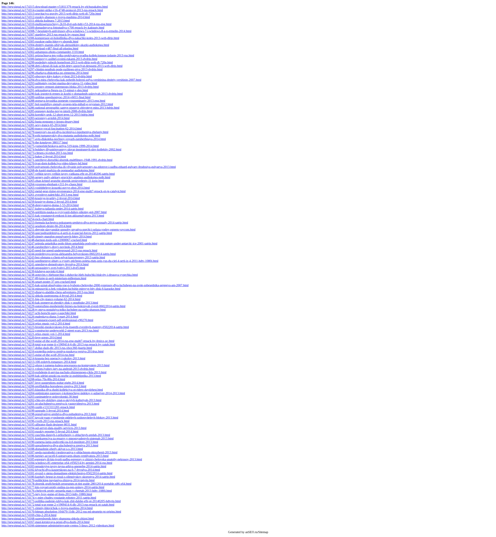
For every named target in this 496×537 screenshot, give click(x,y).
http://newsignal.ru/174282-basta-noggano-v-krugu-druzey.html (40, 121)
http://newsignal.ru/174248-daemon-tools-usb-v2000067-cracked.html (44, 240)
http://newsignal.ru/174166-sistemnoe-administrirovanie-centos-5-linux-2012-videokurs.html (58, 525)
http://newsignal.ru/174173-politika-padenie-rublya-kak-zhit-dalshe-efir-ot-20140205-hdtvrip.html (61, 501)
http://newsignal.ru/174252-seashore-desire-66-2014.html (36, 226)
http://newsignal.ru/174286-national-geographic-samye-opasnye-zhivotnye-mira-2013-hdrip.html (60, 107)
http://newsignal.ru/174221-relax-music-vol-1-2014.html (36, 334)
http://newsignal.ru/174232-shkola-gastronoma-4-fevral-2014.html (42, 295)
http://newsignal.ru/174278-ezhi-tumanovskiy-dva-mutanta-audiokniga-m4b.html (51, 135)
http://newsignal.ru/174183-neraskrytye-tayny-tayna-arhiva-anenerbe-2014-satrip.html (54, 466)
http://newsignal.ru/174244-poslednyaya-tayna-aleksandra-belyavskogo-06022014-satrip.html (59, 254)
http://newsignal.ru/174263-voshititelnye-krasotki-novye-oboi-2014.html (46, 187)
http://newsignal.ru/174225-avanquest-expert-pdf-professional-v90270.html (47, 320)
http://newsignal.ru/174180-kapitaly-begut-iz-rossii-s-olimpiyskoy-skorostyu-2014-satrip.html (58, 476)
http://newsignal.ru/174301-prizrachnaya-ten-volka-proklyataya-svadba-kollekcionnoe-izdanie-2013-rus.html (68, 55)
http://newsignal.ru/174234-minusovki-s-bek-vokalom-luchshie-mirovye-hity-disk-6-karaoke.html (61, 288)
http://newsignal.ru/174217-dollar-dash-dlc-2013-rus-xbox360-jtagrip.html (47, 348)
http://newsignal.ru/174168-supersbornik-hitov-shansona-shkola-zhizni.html (48, 518)
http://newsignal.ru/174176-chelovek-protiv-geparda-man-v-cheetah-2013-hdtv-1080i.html (57, 490)
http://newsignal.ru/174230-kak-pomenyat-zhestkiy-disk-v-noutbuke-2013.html (50, 302)
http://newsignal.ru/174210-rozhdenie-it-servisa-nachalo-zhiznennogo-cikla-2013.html (54, 372)
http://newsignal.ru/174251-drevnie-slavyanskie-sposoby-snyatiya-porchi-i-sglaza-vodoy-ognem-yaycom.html (68, 229)
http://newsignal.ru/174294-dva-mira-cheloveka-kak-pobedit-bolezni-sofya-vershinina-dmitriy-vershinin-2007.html (71, 79)
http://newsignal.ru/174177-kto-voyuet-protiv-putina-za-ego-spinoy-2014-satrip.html (53, 487)
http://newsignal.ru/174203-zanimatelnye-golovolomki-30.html (40, 396)
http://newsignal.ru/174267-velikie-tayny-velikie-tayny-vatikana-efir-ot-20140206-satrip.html (58, 173)
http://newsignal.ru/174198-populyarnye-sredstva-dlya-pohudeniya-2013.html (49, 414)
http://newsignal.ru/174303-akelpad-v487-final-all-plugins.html (40, 48)
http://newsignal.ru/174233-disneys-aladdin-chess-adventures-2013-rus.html (48, 292)
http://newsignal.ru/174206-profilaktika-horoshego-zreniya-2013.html (44, 386)
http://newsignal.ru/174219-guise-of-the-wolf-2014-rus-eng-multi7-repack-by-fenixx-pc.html (58, 341)
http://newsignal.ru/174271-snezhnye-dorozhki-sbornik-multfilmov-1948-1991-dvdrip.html (57, 160)
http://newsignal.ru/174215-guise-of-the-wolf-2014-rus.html (38, 355)
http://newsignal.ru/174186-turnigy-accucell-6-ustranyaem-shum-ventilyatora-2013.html (55, 455)
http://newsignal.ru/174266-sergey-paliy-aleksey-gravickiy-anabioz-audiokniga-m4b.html (56, 177)
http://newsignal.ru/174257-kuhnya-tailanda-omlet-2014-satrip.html (43, 208)
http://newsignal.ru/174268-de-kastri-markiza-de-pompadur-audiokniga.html (48, 170)
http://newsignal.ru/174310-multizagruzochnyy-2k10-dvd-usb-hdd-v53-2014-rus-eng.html (56, 24)
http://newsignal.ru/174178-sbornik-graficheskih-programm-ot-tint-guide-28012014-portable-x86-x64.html (66, 483)
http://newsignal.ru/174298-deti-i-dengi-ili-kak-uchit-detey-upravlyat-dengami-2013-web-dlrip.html (62, 66)
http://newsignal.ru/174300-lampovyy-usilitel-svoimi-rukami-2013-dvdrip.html (49, 59)
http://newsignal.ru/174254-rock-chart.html (28, 219)
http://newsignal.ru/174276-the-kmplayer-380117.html (35, 142)
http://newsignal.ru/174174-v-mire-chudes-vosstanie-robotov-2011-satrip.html (49, 497)
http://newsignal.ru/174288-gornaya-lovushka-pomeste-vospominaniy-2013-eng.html (53, 100)
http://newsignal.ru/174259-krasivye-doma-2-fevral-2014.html (39, 201)
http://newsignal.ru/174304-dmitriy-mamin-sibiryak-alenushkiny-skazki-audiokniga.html (55, 45)
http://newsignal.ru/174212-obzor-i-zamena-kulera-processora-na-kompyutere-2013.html (55, 365)
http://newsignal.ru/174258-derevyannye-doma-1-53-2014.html (40, 205)
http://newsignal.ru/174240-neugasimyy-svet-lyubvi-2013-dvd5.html (43, 267)
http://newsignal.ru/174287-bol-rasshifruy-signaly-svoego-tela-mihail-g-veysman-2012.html (57, 104)
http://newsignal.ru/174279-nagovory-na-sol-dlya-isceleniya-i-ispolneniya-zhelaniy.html (55, 132)
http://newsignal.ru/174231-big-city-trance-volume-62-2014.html (41, 299)
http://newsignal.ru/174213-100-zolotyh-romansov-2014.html (39, 361)
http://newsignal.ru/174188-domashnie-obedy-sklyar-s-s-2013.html (42, 449)
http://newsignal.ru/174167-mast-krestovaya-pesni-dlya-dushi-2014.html (46, 522)
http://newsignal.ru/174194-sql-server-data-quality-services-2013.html (44, 428)
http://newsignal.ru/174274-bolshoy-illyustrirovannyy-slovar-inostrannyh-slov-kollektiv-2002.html (61, 149)
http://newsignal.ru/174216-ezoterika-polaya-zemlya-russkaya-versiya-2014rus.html (52, 351)
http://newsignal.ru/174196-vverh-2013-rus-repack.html (35, 421)
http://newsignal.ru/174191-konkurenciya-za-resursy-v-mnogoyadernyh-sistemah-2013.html (58, 438)
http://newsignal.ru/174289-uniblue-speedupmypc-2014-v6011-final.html (46, 97)
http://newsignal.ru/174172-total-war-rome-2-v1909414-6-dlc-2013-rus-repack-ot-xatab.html (58, 504)
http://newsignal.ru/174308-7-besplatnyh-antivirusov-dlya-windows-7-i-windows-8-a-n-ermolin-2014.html (66, 31)
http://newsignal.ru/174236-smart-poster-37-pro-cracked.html (39, 281)
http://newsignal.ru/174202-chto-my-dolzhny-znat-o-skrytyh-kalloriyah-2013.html (51, 400)
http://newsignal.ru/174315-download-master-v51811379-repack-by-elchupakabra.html (55, 6)
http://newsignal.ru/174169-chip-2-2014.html (29, 515)
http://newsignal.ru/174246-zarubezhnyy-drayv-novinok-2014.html (42, 247)
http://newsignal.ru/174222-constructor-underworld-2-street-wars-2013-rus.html (50, 330)
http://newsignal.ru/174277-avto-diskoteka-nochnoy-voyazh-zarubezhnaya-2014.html (54, 139)
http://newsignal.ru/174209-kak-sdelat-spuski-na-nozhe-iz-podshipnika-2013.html (51, 375)
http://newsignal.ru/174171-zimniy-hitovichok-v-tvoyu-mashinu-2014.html (47, 508)
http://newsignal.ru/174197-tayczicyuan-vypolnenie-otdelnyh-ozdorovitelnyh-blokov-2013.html (60, 417)
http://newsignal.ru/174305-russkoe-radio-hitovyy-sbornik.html (40, 41)
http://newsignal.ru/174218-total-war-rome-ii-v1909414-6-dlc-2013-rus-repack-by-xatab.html (58, 344)
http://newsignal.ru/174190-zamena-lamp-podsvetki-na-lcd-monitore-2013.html (50, 442)
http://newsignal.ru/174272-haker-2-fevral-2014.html (34, 156)
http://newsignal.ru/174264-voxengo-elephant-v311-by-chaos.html (42, 184)
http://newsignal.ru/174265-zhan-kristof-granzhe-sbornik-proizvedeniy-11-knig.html (53, 180)
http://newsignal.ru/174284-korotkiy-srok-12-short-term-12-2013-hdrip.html (48, 114)
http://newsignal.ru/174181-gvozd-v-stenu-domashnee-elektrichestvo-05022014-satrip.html (57, 473)
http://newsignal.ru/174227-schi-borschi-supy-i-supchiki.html (39, 313)
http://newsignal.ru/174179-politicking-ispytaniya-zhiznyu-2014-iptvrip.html (48, 480)
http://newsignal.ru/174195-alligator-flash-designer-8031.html (39, 424)
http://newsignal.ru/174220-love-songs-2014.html (32, 337)
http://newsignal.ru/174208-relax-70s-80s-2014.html (33, 379)
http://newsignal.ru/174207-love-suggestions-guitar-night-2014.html (43, 382)
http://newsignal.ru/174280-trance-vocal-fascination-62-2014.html (42, 128)
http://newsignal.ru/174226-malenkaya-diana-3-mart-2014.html (40, 316)
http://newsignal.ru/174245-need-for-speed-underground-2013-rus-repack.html (49, 250)
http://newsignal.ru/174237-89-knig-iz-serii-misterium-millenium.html (44, 278)
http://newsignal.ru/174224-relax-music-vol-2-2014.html (36, 323)
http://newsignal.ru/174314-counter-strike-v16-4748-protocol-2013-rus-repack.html (52, 10)
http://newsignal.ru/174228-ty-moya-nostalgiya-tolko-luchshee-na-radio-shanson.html (54, 309)
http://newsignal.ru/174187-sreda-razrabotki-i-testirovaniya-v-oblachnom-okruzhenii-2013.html (59, 452)
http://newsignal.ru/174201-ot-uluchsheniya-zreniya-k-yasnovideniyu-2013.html (50, 403)
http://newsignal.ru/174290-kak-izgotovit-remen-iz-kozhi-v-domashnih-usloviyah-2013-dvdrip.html (62, 93)
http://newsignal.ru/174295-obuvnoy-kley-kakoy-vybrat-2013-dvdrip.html (47, 76)
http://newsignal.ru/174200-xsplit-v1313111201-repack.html (38, 407)
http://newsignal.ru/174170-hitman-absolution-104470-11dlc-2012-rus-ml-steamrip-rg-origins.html (61, 511)
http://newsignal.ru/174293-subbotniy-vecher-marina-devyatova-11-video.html (49, 83)
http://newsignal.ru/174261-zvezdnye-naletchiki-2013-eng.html (40, 194)
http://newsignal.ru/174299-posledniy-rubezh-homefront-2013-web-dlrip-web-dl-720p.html (57, 62)
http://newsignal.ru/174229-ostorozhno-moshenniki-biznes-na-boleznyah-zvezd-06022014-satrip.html (63, 306)
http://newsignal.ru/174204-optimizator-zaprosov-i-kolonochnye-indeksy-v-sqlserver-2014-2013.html (63, 393)
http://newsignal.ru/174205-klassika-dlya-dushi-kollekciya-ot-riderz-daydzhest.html (52, 389)
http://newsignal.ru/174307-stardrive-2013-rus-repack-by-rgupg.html (43, 34)
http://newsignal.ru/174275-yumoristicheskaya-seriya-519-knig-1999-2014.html (50, 146)
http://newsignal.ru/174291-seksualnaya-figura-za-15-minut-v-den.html (45, 90)
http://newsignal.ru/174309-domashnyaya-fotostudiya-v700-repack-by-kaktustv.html (53, 27)
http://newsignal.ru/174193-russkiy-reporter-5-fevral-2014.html (40, 431)
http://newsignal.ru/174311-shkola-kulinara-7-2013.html (36, 20)
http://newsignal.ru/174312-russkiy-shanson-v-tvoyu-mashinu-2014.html (46, 17)
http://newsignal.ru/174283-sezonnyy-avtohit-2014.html (36, 118)
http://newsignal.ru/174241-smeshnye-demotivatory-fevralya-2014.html (45, 264)
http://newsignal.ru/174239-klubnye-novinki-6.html (33, 271)
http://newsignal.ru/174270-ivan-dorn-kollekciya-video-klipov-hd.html (44, 163)
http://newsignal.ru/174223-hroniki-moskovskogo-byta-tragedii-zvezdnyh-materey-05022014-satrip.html (65, 327)
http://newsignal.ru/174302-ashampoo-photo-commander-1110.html (43, 52)
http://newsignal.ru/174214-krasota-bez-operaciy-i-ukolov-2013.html (43, 358)
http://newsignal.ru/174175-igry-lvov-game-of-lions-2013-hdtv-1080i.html (47, 494)
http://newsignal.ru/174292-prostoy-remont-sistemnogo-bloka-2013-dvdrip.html (50, 86)
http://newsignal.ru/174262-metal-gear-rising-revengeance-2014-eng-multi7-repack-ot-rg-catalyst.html (64, 191)
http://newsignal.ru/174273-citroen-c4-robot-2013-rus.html (37, 153)
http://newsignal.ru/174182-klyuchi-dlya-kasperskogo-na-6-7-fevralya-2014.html (51, 469)
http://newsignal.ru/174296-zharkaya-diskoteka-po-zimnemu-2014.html (45, 72)
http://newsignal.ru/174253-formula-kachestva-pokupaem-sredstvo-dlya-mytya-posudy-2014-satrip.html (65, 222)
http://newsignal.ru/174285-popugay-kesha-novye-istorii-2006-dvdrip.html (47, 111)
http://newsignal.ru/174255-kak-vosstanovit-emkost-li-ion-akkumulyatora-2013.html (53, 215)
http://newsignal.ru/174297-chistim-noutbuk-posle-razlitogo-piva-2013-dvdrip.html (52, 69)
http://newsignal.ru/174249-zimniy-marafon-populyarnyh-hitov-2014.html (47, 236)
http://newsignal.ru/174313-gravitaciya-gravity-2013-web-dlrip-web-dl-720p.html (51, 13)
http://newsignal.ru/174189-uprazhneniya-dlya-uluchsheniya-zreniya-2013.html (50, 445)
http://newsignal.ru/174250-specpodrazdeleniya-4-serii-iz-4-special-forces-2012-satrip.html (57, 233)
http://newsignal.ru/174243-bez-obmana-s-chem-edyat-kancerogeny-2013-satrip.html (53, 257)
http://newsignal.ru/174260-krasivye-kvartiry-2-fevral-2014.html (41, 198)
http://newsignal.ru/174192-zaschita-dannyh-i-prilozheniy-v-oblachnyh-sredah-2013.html (56, 435)
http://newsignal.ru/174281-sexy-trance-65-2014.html (34, 125)
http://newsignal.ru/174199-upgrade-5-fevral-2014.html (35, 410)
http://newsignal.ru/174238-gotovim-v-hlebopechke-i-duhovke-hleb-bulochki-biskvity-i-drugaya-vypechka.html (70, 274)
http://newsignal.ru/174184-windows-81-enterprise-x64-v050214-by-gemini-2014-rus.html (57, 462)
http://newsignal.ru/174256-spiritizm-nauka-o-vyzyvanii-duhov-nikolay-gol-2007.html (54, 212)
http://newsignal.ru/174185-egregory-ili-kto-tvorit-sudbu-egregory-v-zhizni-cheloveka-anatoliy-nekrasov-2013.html (72, 459)
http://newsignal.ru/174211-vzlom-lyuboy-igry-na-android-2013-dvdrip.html (48, 368)
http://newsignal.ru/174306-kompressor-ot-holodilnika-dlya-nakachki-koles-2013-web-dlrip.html (60, 38)
